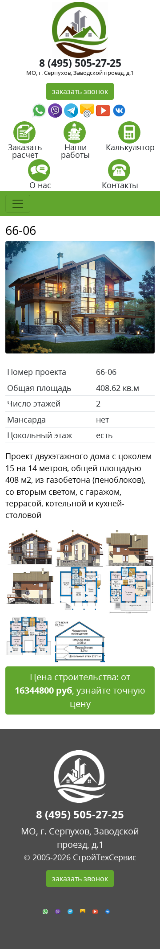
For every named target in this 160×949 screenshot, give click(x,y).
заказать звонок (80, 91)
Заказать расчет (25, 151)
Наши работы (75, 151)
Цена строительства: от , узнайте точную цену (80, 690)
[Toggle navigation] (17, 204)
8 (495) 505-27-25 (80, 63)
